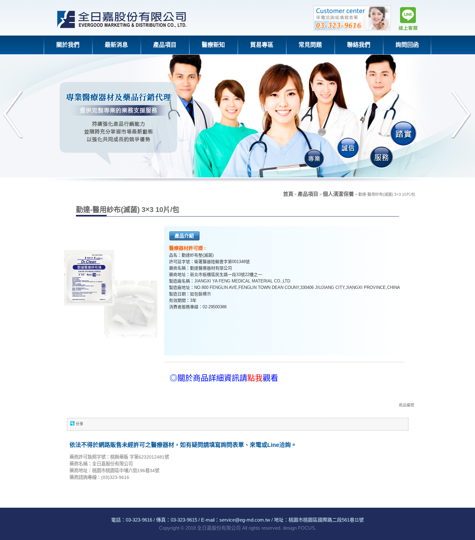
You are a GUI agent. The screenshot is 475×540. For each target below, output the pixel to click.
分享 (79, 424)
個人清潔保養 (339, 194)
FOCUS (306, 528)
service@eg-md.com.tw (244, 520)
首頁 (288, 194)
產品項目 (309, 194)
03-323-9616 (139, 520)
